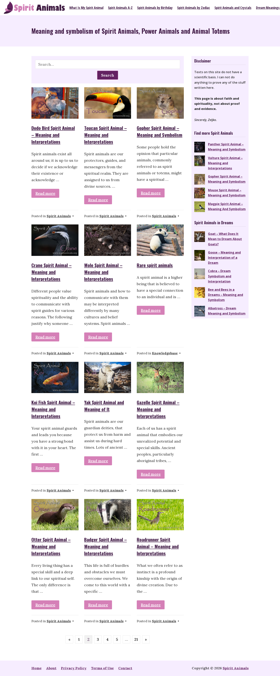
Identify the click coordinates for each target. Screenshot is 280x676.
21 (136, 639)
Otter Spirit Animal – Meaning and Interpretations (51, 546)
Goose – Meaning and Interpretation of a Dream (224, 257)
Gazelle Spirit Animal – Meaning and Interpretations (158, 409)
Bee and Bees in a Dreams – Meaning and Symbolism (225, 295)
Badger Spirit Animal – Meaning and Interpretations (105, 546)
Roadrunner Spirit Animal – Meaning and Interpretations (158, 546)
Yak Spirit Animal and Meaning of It (104, 405)
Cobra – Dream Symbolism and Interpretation (219, 276)
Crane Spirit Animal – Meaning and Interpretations (51, 272)
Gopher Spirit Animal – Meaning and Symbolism (159, 131)
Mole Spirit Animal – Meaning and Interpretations (103, 272)
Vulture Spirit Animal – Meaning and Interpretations (225, 163)
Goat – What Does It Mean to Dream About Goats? (225, 239)
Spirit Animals (59, 216)
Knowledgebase (165, 353)
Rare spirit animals (155, 265)
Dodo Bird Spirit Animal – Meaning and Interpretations (53, 134)
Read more (45, 193)
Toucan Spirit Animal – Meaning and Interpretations (105, 134)
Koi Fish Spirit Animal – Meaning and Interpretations (53, 409)
